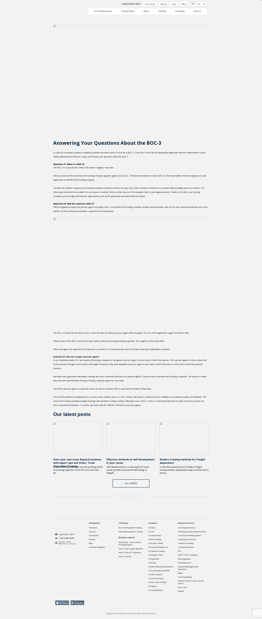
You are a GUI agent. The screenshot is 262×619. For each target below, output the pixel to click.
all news (131, 483)
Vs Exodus (152, 563)
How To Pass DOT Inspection (130, 552)
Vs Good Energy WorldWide (159, 571)
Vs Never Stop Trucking (157, 582)
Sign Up (163, 4)
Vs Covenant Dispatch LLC (158, 547)
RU (199, 4)
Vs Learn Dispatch (155, 574)
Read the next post (131, 496)
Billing (180, 573)
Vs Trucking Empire (155, 590)
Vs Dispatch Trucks (155, 555)
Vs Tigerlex (152, 586)
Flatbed (181, 591)
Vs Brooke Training (155, 543)
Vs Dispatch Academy (156, 551)
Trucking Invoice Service (187, 539)
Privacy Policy (151, 614)
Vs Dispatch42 (153, 559)
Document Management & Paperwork (188, 568)
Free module (94, 535)
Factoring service (184, 563)
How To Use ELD (125, 556)
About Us (197, 11)
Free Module (180, 11)
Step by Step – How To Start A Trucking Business (130, 543)
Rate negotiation (184, 559)
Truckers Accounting (186, 543)
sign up (146, 11)
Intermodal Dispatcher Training (131, 532)
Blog (174, 4)
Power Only (182, 587)
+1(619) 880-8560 (66, 538)
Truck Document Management (189, 535)
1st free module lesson (103, 11)
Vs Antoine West (154, 535)
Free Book (93, 528)
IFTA (179, 551)
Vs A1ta (151, 532)
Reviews (92, 539)
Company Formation (186, 547)
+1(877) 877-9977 (131, 4)
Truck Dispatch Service (186, 528)
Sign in (184, 4)
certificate (162, 11)
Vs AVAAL (152, 528)
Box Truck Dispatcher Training (130, 528)
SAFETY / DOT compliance (188, 555)
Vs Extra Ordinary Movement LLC (160, 567)
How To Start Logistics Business (131, 549)
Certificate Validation (97, 547)
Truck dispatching (185, 577)
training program (128, 11)
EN (193, 4)
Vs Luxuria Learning (155, 578)
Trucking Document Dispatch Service (192, 532)
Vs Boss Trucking (154, 539)
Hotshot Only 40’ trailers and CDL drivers (191, 582)
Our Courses (150, 4)
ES (204, 4)
